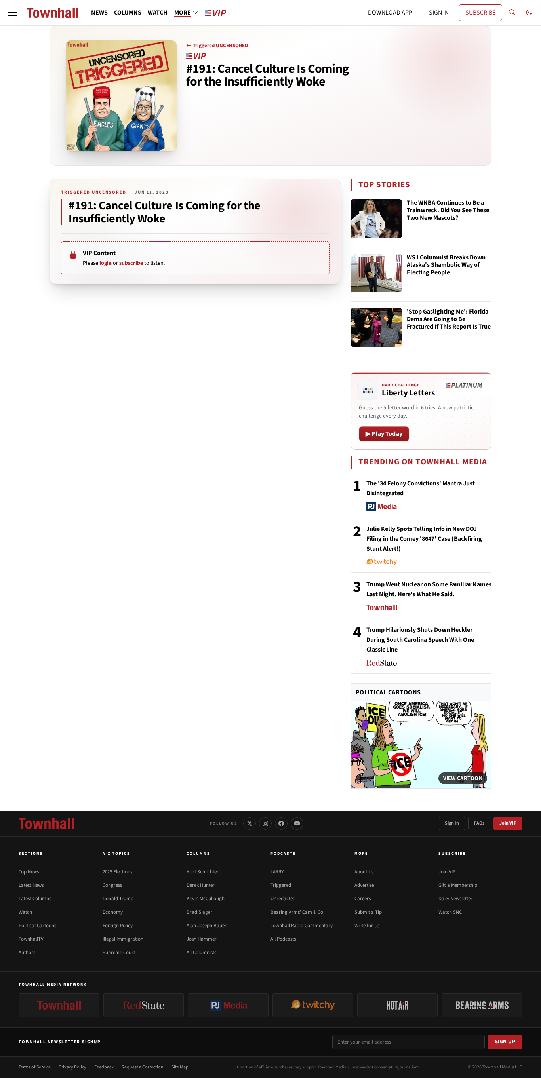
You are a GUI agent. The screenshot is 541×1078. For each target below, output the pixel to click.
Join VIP (507, 823)
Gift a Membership (457, 885)
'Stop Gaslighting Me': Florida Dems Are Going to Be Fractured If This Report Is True (449, 319)
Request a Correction (143, 1067)
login (105, 263)
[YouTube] (297, 823)
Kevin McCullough (206, 898)
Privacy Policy (72, 1067)
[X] (249, 823)
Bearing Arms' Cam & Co (296, 912)
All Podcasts (283, 939)
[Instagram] (265, 823)
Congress (112, 885)
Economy (113, 912)
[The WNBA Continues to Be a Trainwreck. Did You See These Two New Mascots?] (376, 218)
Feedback (104, 1067)
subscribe (131, 263)
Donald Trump (118, 898)
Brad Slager (199, 912)
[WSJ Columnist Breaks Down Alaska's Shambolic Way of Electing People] (376, 273)
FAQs (479, 823)
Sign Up (505, 1041)
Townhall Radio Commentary (301, 925)
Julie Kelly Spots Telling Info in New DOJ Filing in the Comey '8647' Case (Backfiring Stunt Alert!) (424, 539)
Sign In (452, 823)
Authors (27, 952)
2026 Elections (117, 871)
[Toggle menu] (13, 13)
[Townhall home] (46, 823)
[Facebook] (281, 823)
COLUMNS (127, 12)
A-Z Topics (116, 853)
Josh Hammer (202, 939)
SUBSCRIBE (480, 12)
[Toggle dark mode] (529, 12)
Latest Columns (35, 898)
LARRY (277, 871)
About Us (363, 871)
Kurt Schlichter (203, 871)
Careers (362, 898)
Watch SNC (450, 912)
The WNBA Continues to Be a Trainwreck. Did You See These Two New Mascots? (448, 210)
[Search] (512, 12)
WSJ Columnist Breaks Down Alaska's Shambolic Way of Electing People (446, 265)
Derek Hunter (201, 885)
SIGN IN (439, 12)
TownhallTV (31, 939)
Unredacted (282, 898)
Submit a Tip (368, 912)
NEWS (99, 12)
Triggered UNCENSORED (220, 45)
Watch (25, 912)
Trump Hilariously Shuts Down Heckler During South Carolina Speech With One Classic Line (420, 640)
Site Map (180, 1067)
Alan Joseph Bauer (207, 925)
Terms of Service (35, 1067)
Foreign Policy (118, 925)
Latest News (31, 885)
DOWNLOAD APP (390, 12)
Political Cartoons (388, 692)
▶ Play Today (384, 434)
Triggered (280, 885)
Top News (29, 871)
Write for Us (366, 925)
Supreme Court (119, 952)
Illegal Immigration (123, 939)
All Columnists (201, 952)
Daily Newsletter (455, 898)
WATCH (158, 12)
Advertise (364, 885)
